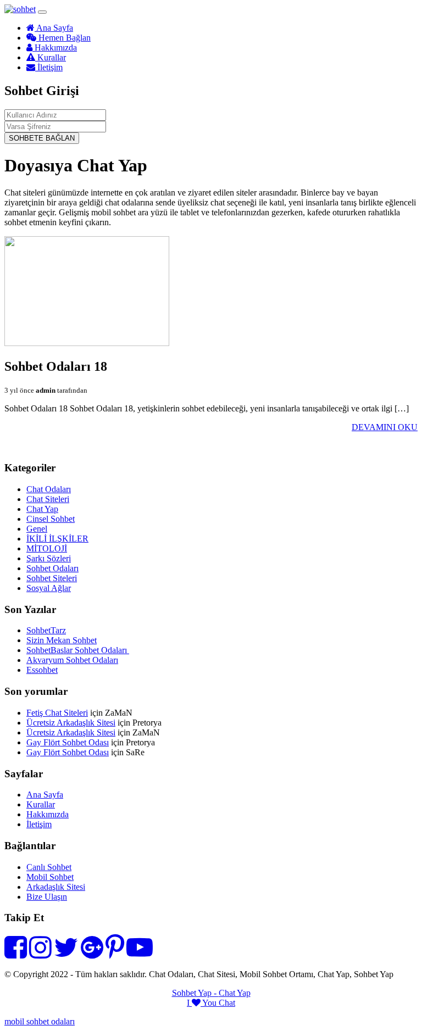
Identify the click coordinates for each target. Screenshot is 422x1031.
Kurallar (50, 57)
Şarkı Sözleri (48, 558)
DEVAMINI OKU (385, 427)
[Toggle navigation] (42, 12)
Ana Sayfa (54, 27)
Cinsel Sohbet (50, 518)
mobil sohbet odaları (39, 1021)
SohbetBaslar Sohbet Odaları (77, 650)
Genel (36, 528)
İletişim (49, 67)
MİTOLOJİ (46, 548)
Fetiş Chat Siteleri (57, 712)
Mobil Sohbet (50, 877)
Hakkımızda (54, 47)
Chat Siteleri (47, 499)
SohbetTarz (46, 630)
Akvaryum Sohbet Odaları (72, 660)
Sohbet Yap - (195, 992)
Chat (227, 1002)
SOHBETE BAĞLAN (42, 138)
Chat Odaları (48, 489)
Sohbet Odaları (52, 568)
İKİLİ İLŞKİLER (57, 538)
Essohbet (42, 670)
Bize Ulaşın (46, 896)
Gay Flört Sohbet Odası (67, 742)
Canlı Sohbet (48, 867)
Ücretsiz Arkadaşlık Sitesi (70, 722)
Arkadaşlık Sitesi (55, 886)
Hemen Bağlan (63, 37)
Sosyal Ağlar (48, 588)
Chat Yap (42, 509)
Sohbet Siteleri (51, 578)
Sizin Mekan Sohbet (61, 640)
